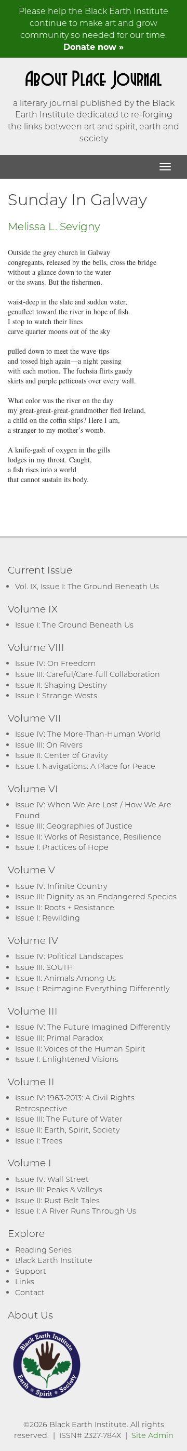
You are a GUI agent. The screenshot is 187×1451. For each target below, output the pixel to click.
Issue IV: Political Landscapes (69, 956)
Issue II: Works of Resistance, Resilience (88, 837)
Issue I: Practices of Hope (62, 847)
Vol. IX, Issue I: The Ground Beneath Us (87, 586)
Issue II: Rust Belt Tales (57, 1200)
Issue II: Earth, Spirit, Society (67, 1130)
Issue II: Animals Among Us (65, 978)
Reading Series (43, 1250)
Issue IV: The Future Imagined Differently (92, 1027)
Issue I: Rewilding (47, 918)
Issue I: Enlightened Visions (66, 1059)
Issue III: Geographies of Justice (73, 826)
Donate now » (93, 46)
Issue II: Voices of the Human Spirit (80, 1049)
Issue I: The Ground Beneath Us (74, 625)
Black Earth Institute (53, 1260)
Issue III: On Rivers (49, 745)
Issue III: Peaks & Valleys (58, 1189)
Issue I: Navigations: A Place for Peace (85, 766)
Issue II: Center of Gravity (61, 755)
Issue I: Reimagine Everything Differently (92, 988)
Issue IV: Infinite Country (61, 886)
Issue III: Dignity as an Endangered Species (96, 896)
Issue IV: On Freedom (55, 663)
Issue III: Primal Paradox (59, 1038)
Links (24, 1281)
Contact (30, 1292)
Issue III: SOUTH (44, 967)
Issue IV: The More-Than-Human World (88, 734)
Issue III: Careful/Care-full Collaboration (87, 674)
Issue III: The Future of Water (69, 1119)
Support (30, 1271)
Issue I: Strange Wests (56, 695)
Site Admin (152, 1435)
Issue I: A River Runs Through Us (75, 1211)
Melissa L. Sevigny (54, 226)
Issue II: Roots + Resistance (64, 907)
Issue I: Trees (38, 1141)
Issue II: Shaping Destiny (61, 685)
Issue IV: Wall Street (52, 1179)
